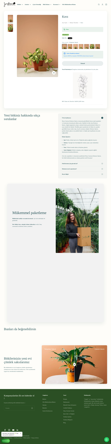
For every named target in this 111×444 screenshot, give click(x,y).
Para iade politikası (8, 437)
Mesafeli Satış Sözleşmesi (69, 405)
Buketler (44, 408)
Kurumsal (56, 4)
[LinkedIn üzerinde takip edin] (17, 430)
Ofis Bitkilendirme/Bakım (69, 4)
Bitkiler (19, 4)
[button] (11, 434)
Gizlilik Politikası (67, 408)
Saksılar (27, 4)
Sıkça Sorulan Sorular (68, 411)
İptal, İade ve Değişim (69, 414)
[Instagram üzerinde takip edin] (9, 430)
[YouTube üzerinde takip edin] (13, 430)
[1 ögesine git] (10, 19)
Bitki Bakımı (46, 4)
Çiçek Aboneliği (37, 4)
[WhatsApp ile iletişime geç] (106, 439)
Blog (64, 422)
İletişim (65, 399)
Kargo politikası (35, 437)
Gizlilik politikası (18, 437)
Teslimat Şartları (67, 416)
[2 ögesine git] (10, 28)
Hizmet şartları (26, 437)
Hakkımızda (66, 402)
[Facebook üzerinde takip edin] (5, 430)
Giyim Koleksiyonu (47, 411)
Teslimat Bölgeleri (67, 419)
